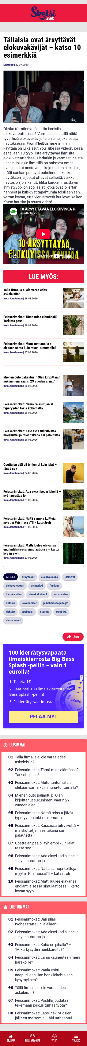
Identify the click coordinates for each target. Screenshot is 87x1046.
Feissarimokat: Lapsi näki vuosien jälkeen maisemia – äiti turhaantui (43, 1015)
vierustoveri (13, 620)
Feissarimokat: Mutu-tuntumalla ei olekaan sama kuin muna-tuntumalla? (29, 346)
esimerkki (37, 585)
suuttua (44, 611)
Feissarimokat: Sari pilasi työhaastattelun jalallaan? (36, 921)
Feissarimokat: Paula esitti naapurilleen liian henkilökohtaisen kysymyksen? (44, 975)
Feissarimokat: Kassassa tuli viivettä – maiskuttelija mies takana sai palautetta (31, 433)
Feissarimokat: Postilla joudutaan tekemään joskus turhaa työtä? (43, 1002)
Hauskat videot (38, 594)
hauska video (14, 594)
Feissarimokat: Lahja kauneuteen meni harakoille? (47, 959)
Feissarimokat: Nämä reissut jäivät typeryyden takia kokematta (28, 406)
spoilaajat (27, 611)
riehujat (10, 611)
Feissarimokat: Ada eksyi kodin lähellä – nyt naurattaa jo (32, 493)
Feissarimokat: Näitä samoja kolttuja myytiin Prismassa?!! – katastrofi (29, 520)
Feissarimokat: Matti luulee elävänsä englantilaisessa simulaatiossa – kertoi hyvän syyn (31, 549)
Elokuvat (70, 577)
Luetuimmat (19, 907)
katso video (61, 594)
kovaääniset (29, 603)
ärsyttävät (28, 577)
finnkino (54, 585)
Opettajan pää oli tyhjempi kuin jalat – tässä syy (30, 466)
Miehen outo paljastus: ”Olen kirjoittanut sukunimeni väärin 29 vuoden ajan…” (31, 379)
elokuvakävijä (49, 577)
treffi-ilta (61, 611)
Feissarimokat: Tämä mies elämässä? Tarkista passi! (30, 319)
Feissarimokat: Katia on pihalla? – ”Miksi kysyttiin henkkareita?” (43, 947)
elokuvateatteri (15, 585)
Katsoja (10, 603)
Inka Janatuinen (13, 298)
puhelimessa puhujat (55, 603)
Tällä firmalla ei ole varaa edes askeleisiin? (25, 292)
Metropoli (9, 64)
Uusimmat (18, 745)
